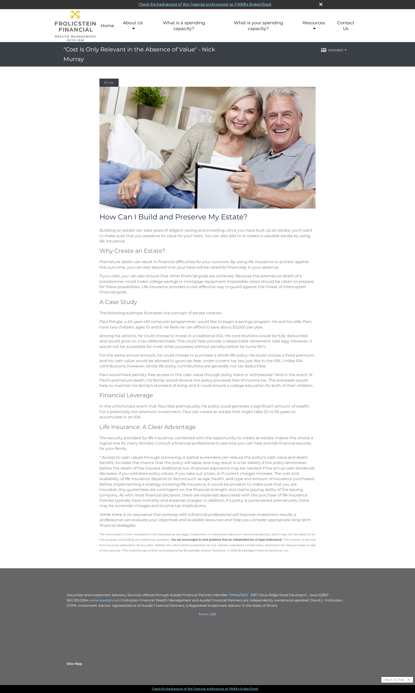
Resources (314, 22)
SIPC (245, 595)
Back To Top (395, 679)
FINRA (234, 595)
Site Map (74, 664)
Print (109, 82)
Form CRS (207, 614)
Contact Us (345, 25)
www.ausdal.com (105, 600)
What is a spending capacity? (184, 25)
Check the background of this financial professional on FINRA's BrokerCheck (205, 4)
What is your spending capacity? (258, 25)
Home (107, 25)
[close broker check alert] (321, 4)
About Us (133, 22)
